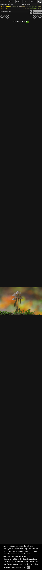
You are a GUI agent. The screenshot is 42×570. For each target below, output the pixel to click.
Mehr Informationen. (19, 567)
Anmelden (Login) (6, 4)
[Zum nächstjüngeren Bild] (2, 16)
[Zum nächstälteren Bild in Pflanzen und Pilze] (34, 16)
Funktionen (37, 12)
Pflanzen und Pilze (5, 11)
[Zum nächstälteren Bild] (39, 16)
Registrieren (26, 4)
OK (28, 567)
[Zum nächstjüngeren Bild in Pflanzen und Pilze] (7, 16)
